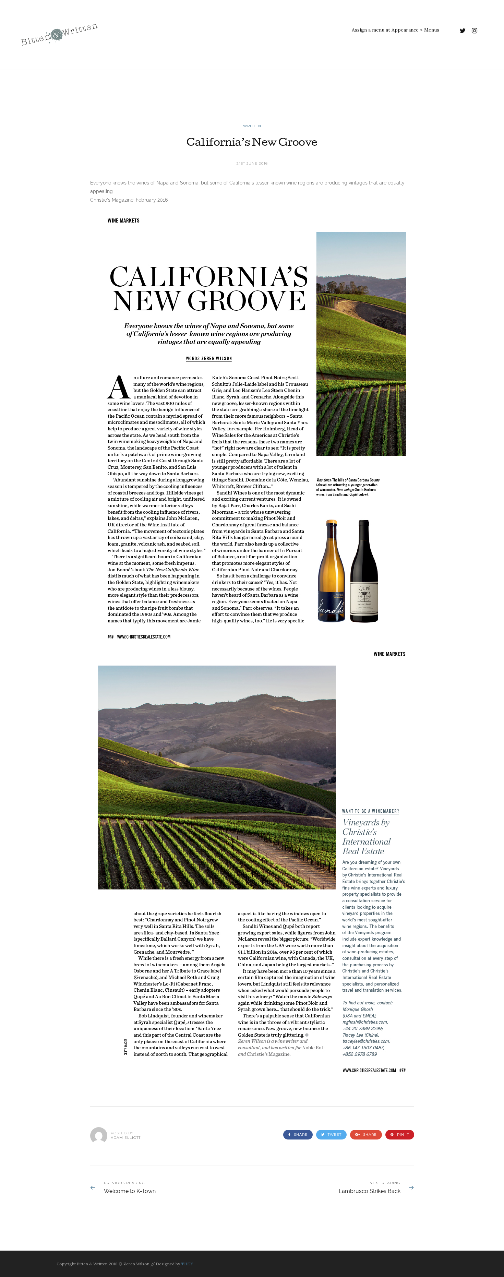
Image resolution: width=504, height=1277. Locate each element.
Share (300, 1134)
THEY (187, 1263)
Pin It (402, 1134)
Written (252, 126)
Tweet (333, 1134)
